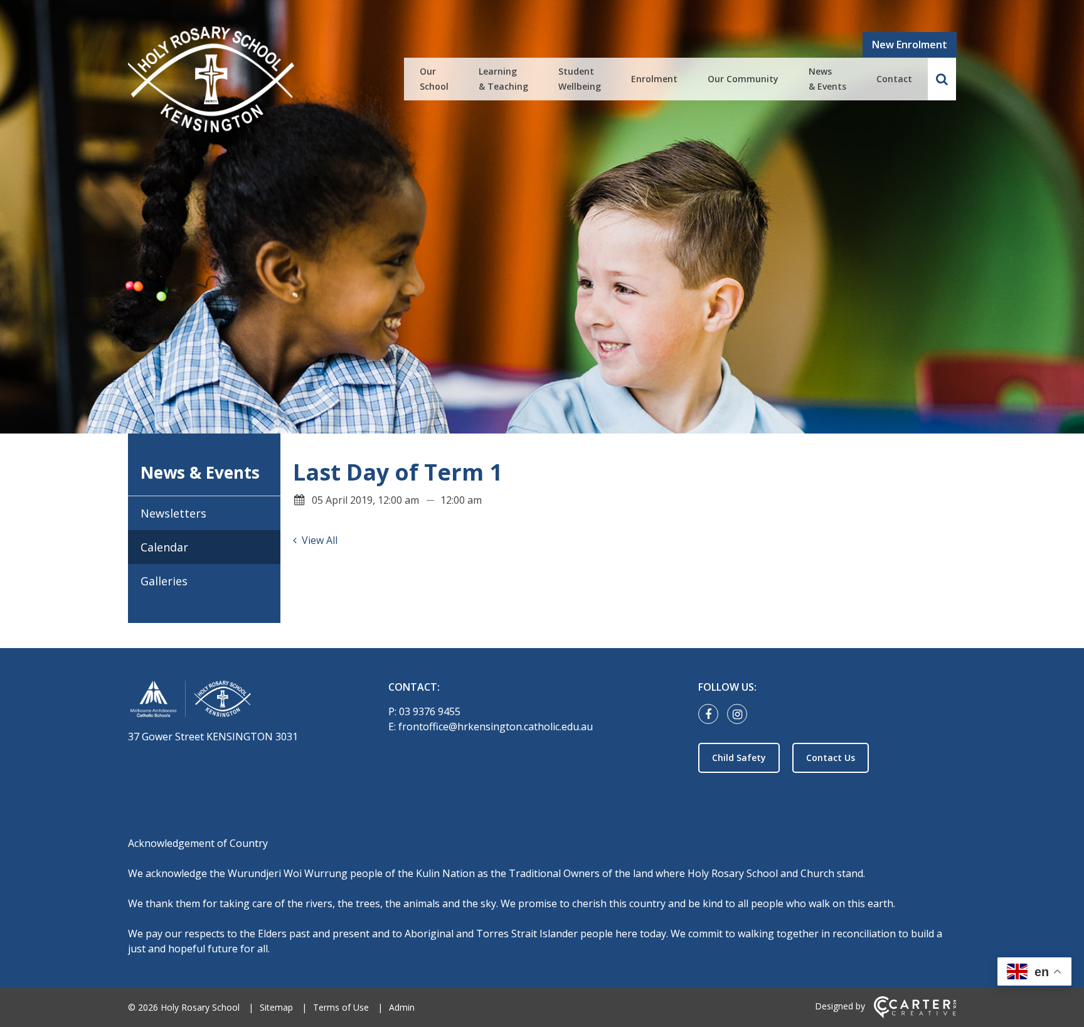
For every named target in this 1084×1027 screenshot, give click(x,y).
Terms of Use (341, 1007)
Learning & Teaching (503, 78)
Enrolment (654, 79)
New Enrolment (909, 44)
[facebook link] (711, 714)
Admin (402, 1007)
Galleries (164, 580)
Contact (894, 79)
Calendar (164, 547)
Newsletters (173, 513)
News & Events (827, 78)
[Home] (236, 701)
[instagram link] (740, 714)
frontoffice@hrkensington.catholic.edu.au (495, 726)
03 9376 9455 (429, 711)
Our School (434, 78)
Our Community (743, 79)
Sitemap (276, 1007)
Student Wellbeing (579, 78)
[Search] (942, 79)
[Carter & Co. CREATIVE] (915, 1015)
